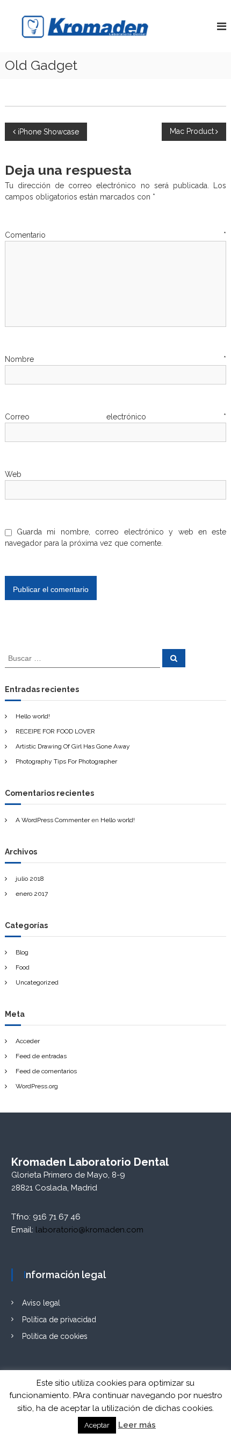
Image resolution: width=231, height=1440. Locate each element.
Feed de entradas (41, 1056)
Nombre (116, 359)
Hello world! (33, 716)
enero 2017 (32, 893)
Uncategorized (37, 982)
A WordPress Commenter (53, 820)
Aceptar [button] (97, 1425)
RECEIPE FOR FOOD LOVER (55, 731)
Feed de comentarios (46, 1071)
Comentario (116, 235)
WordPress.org (37, 1086)
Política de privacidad (59, 1319)
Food (23, 967)
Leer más (137, 1425)
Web (13, 474)
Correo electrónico (116, 416)
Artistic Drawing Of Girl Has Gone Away (73, 746)
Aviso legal (41, 1303)
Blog (22, 952)
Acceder (28, 1041)
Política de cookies (55, 1336)
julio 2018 (30, 878)
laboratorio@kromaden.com (89, 1230)
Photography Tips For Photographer (66, 761)
